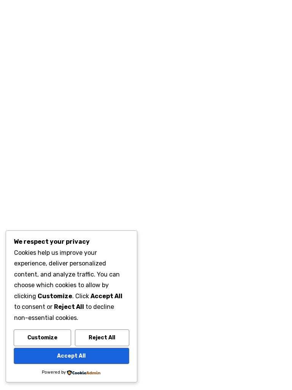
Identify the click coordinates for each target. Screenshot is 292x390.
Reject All (102, 337)
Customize (42, 337)
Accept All (71, 356)
